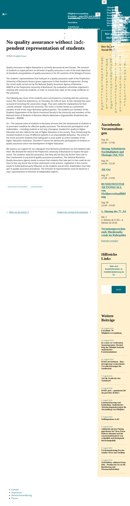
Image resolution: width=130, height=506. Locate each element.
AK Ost (105, 169)
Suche (118, 289)
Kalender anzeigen (109, 240)
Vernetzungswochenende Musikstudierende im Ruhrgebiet (113, 232)
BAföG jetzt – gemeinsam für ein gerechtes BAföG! (113, 391)
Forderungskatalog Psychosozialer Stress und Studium (113, 451)
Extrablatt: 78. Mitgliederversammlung (111, 331)
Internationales (36, 187)
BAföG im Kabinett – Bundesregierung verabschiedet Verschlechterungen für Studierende (112, 365)
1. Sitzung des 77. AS (113, 211)
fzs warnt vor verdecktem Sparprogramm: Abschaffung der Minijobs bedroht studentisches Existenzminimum (112, 347)
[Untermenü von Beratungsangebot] (113, 30)
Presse (24, 56)
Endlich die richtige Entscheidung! (72, 212)
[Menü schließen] (104, 2)
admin (18, 56)
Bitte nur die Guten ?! (19, 212)
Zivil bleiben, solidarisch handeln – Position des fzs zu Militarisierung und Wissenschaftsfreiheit (113, 465)
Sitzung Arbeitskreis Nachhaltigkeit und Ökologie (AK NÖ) (113, 151)
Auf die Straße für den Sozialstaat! (110, 379)
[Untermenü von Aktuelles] (116, 7)
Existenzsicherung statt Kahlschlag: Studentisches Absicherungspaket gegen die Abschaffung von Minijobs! (113, 405)
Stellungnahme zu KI (110, 419)
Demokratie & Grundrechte (17, 187)
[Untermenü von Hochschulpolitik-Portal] (119, 42)
